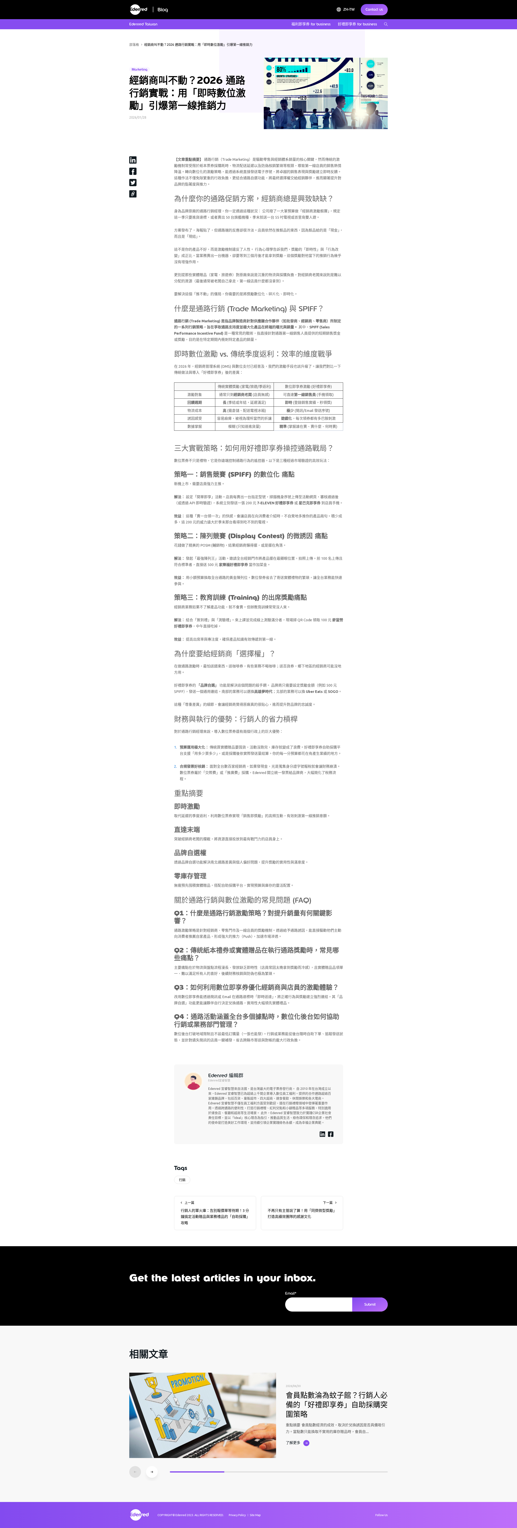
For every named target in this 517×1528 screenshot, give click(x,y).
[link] (133, 193)
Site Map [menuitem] (255, 1515)
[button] (152, 1472)
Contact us (374, 9)
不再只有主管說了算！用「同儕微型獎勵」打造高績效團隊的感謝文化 (301, 1210)
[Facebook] (133, 171)
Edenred (180, 1515)
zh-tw (349, 9)
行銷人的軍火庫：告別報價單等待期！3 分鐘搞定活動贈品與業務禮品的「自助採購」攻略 (215, 1213)
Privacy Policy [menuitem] (237, 1515)
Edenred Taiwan (143, 24)
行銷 (182, 1180)
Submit (370, 1304)
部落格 (134, 44)
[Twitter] (133, 182)
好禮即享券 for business (357, 24)
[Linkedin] (133, 159)
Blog (163, 9)
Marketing (139, 69)
